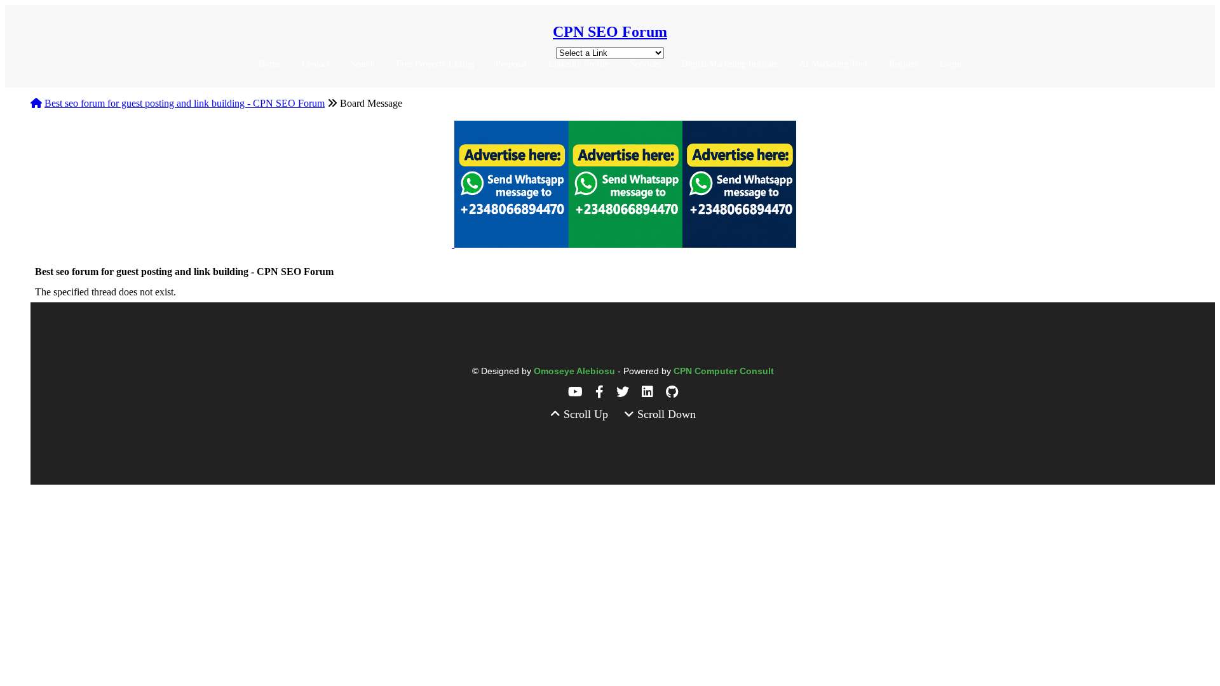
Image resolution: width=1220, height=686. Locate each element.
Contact (315, 64)
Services (645, 64)
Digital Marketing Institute (730, 64)
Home (269, 64)
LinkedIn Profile (578, 64)
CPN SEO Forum (610, 32)
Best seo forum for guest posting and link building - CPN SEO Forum (184, 103)
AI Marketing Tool (833, 64)
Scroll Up (585, 414)
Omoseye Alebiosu (576, 371)
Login (950, 64)
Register (903, 64)
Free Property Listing (435, 64)
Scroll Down (665, 414)
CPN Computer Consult (724, 371)
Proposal (511, 64)
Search (363, 64)
